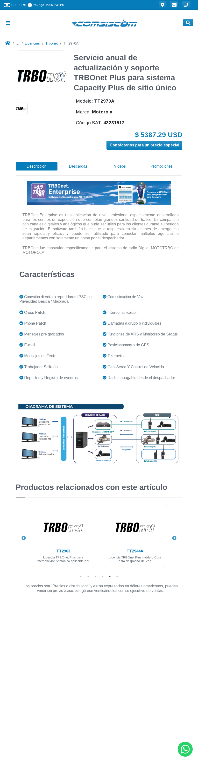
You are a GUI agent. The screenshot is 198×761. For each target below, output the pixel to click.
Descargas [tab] (78, 166)
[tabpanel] (63, 538)
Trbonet (51, 43)
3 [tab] (95, 576)
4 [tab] (102, 576)
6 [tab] (117, 576)
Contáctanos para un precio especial (144, 145)
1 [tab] (80, 576)
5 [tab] (109, 576)
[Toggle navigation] (10, 22)
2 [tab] (88, 576)
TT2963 (63, 551)
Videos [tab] (120, 166)
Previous (23, 538)
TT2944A (135, 551)
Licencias (32, 43)
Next (174, 538)
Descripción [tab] (36, 166)
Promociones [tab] (161, 166)
